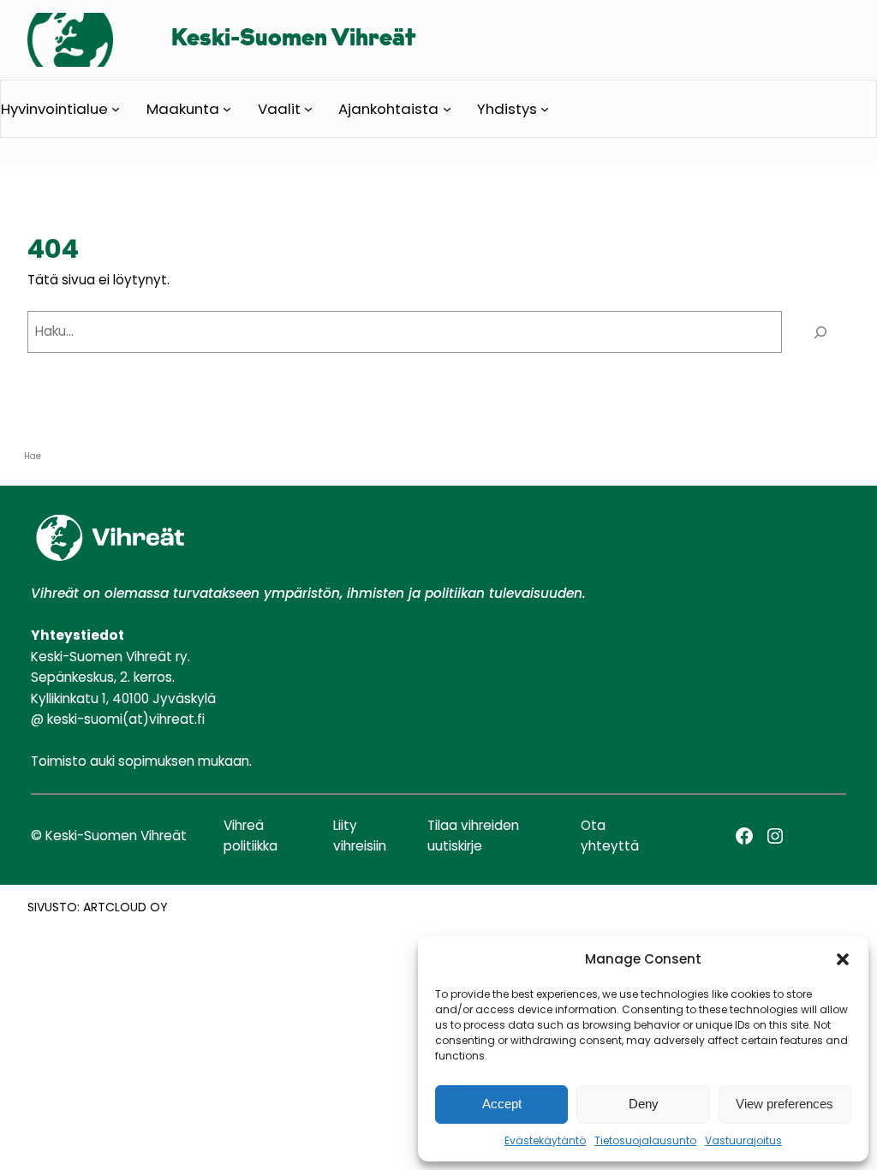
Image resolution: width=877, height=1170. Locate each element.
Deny (644, 1103)
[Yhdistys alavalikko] (544, 108)
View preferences (784, 1103)
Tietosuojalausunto (645, 1140)
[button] (842, 959)
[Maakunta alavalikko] (227, 108)
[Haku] (820, 331)
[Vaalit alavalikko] (308, 108)
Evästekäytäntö (545, 1140)
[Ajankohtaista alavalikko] (447, 108)
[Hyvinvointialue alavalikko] (115, 108)
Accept (502, 1103)
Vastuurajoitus (743, 1140)
